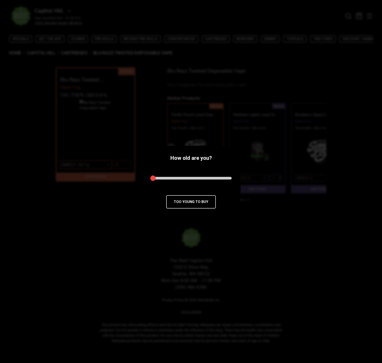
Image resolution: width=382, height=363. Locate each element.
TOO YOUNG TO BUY (191, 202)
